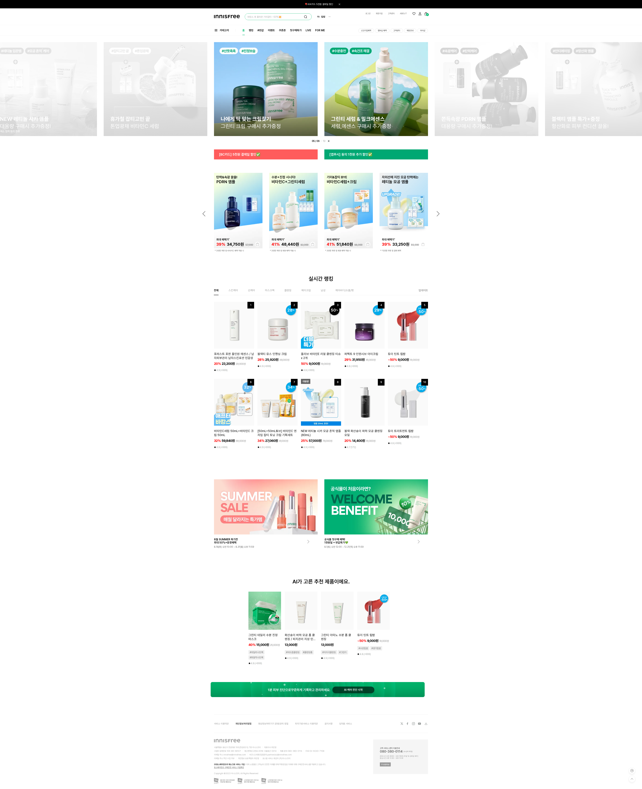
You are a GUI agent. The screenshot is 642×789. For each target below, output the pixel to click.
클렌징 (287, 290)
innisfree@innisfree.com (234, 755)
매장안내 (410, 30)
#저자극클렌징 (329, 652)
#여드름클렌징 (292, 652)
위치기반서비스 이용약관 (306, 723)
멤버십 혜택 (382, 30)
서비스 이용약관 (221, 723)
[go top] (632, 779)
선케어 (251, 290)
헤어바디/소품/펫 (345, 290)
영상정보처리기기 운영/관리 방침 (273, 723)
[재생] (328, 141)
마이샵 (422, 30)
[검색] (306, 17)
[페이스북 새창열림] (408, 723)
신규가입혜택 (366, 30)
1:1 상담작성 (385, 764)
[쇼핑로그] (632, 770)
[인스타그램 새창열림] (414, 723)
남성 (323, 290)
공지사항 (329, 723)
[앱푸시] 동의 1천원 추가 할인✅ (240, 154)
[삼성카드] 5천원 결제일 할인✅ (350, 154)
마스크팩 (269, 290)
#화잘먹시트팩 (256, 657)
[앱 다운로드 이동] (426, 723)
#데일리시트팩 (256, 652)
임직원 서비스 (345, 723)
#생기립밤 (376, 648)
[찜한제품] (414, 14)
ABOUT (403, 13)
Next (438, 214)
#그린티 (343, 652)
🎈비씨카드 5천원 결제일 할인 (319, 4)
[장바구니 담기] (257, 244)
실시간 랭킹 (321, 279)
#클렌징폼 (307, 652)
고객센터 (391, 13)
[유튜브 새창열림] (420, 723)
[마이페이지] (420, 14)
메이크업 (306, 290)
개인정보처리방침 (243, 723)
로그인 (367, 13)
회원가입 (379, 13)
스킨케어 (233, 290)
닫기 (339, 4)
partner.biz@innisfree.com (279, 755)
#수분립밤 (363, 648)
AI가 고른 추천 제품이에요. (321, 581)
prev (204, 214)
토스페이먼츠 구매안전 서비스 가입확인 (229, 767)
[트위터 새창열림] (402, 723)
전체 (216, 290)
